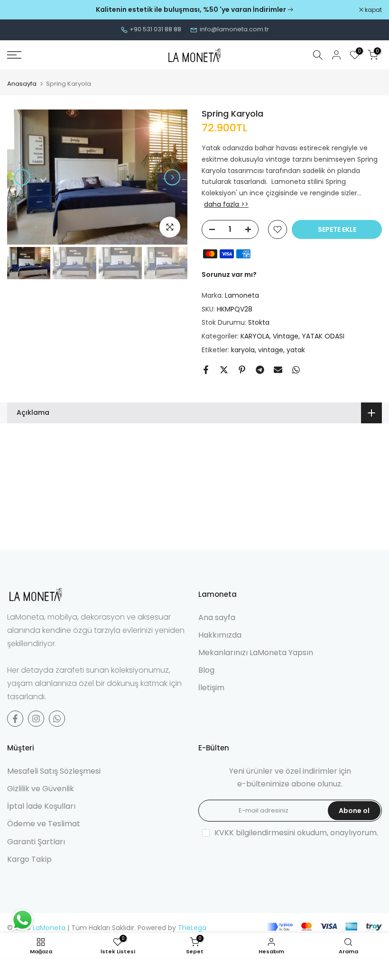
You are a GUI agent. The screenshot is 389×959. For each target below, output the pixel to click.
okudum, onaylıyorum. (296, 832)
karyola (243, 350)
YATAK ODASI (323, 336)
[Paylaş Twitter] (224, 369)
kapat (20, 10)
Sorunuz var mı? (229, 274)
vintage (270, 350)
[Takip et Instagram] (36, 719)
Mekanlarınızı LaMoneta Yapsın (255, 652)
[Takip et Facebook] (15, 719)
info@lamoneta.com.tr (234, 29)
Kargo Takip (29, 859)
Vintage (285, 336)
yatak (296, 350)
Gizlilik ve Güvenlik (40, 788)
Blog (206, 670)
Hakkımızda (219, 635)
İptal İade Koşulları (41, 806)
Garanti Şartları (36, 841)
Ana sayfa (216, 617)
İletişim (211, 687)
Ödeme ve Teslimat (43, 823)
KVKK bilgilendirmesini (254, 832)
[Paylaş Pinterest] (242, 369)
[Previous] (22, 177)
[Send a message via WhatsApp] (22, 920)
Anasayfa (22, 84)
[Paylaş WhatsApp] (296, 369)
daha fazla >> (226, 204)
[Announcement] (194, 10)
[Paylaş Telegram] (260, 369)
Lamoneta (242, 295)
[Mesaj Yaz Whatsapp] (57, 719)
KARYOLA (255, 336)
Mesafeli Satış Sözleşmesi (54, 771)
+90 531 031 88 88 (155, 29)
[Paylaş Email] (278, 369)
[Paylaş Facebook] (206, 369)
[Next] (172, 177)
